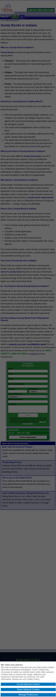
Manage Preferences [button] (28, 695)
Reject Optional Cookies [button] (28, 689)
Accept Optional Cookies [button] (28, 684)
